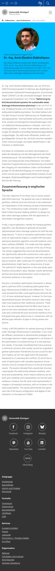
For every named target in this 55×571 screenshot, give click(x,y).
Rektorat (5, 553)
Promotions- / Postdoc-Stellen (15, 538)
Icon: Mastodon (14, 442)
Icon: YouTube (28, 442)
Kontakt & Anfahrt (10, 528)
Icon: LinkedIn (42, 442)
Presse (5, 531)
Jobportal (6, 534)
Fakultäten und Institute (12, 556)
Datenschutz (7, 506)
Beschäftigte (7, 485)
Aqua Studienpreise (23, 20)
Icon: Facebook (13, 427)
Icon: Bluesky (42, 427)
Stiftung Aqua (10, 20)
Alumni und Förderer (11, 488)
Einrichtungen (8, 559)
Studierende (7, 481)
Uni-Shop (6, 541)
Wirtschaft (6, 491)
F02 (11, 3)
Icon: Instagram (28, 427)
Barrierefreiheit (8, 509)
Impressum (7, 503)
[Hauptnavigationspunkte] (50, 12)
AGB (4, 516)
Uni (3, 3)
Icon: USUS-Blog (27, 458)
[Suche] (47, 3)
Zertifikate (6, 513)
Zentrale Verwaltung (11, 563)
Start (2, 20)
